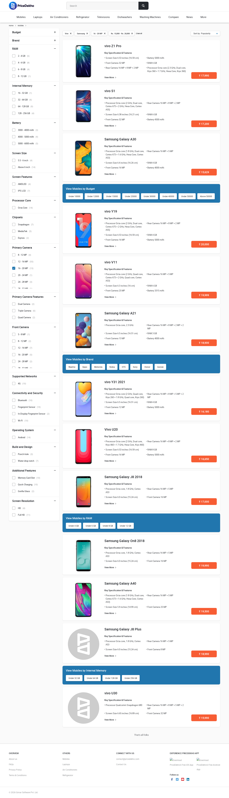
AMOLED (24, 184)
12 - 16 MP (25, 261)
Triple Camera (26, 310)
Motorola (98, 367)
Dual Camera (26, 303)
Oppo (84, 367)
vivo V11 (110, 262)
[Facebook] (172, 780)
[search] (143, 6)
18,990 (204, 654)
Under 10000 (74, 196)
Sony (135, 367)
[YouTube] (183, 780)
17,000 (204, 501)
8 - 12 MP (24, 254)
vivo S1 (109, 91)
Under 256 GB (131, 678)
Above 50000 (206, 196)
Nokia (112, 367)
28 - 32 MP (25, 288)
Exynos (23, 237)
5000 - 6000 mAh (28, 143)
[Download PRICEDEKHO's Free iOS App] (181, 762)
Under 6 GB (91, 525)
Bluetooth (25, 400)
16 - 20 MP (25, 268)
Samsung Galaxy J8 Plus (122, 629)
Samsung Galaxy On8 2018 (124, 540)
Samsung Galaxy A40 (120, 583)
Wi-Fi (23, 420)
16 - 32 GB (25, 92)
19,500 (204, 611)
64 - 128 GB (25, 106)
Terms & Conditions (17, 775)
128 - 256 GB (26, 113)
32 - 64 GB (25, 99)
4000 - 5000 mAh (28, 136)
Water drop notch (28, 460)
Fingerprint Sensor (29, 406)
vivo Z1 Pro (112, 46)
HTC (124, 367)
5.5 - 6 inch (25, 160)
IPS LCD (24, 190)
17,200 (204, 123)
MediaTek (25, 231)
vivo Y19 (110, 211)
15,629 (204, 172)
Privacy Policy (15, 769)
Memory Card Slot (29, 477)
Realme (72, 367)
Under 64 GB (92, 678)
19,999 (204, 295)
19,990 (204, 565)
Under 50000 (187, 196)
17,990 (204, 75)
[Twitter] (177, 780)
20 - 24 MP (25, 275)
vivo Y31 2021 (114, 382)
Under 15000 (112, 196)
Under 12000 (93, 196)
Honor (147, 367)
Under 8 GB (108, 525)
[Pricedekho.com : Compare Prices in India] (24, 6)
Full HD (24, 514)
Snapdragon (26, 224)
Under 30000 (149, 196)
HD (21, 508)
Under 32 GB (74, 678)
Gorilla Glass (26, 491)
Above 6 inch (26, 167)
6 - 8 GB (24, 69)
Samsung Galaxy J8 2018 (123, 477)
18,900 (204, 342)
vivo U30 (110, 693)
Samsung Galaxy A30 (120, 139)
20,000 (204, 244)
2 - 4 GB (24, 55)
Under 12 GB (125, 525)
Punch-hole (25, 454)
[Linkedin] (188, 780)
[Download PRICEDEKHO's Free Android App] (208, 765)
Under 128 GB (111, 678)
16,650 (204, 459)
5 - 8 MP (24, 334)
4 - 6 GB (24, 62)
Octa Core (25, 207)
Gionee (160, 367)
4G (22, 383)
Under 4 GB (74, 525)
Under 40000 (168, 196)
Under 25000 (131, 196)
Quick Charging (28, 484)
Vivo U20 (111, 429)
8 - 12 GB (24, 76)
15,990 (204, 717)
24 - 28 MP (25, 281)
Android (24, 437)
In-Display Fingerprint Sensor (33, 413)
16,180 (204, 411)
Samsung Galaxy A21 (120, 313)
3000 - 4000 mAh (28, 130)
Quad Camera (26, 317)
